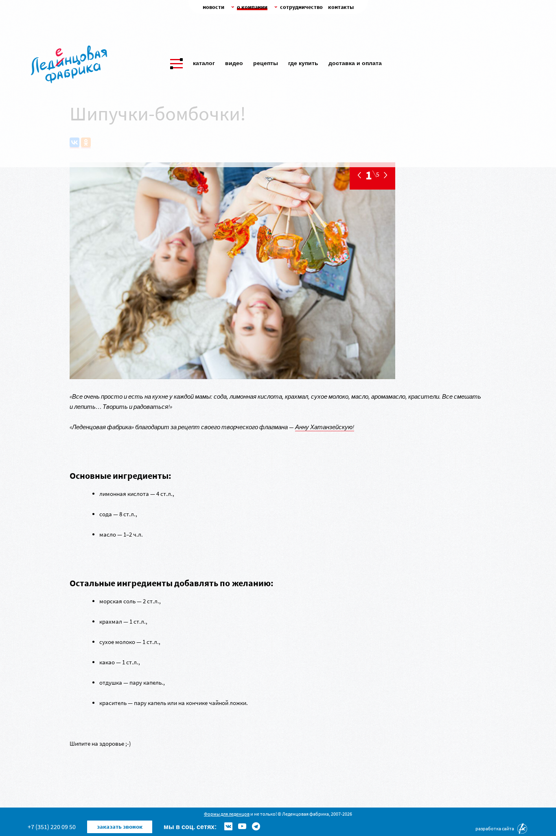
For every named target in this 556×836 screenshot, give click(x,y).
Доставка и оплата (355, 63)
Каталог (204, 63)
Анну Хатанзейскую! (324, 427)
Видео (234, 63)
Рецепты (265, 63)
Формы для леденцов (227, 814)
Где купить (303, 63)
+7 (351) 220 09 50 (52, 827)
